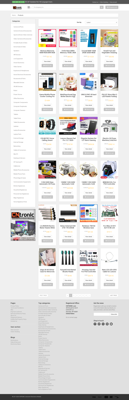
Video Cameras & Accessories (22, 39)
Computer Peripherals (20, 106)
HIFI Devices (17, 54)
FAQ (12, 310)
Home (14, 15)
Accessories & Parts (19, 78)
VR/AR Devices (18, 86)
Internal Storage (18, 142)
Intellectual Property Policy (18, 319)
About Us (13, 315)
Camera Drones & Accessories (23, 31)
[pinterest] (107, 324)
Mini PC (16, 154)
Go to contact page (71, 317)
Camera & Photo (18, 27)
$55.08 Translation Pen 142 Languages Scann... (39, 2)
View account (113, 2)
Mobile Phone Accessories (21, 170)
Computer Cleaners (19, 110)
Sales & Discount (16, 342)
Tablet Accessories (19, 122)
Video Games (18, 66)
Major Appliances (19, 198)
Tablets (16, 114)
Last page (113, 295)
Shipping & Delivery (16, 317)
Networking (17, 146)
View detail (47, 61)
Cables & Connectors (20, 150)
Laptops (16, 126)
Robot (15, 90)
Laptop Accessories (19, 130)
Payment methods (16, 311)
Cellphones (17, 166)
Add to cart (48, 65)
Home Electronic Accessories (22, 74)
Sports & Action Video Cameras (23, 35)
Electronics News (16, 344)
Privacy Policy (15, 306)
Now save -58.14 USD (18, 2)
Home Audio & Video (20, 47)
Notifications (14, 340)
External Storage (19, 138)
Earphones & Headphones (21, 70)
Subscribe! (114, 314)
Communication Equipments (22, 182)
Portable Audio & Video (20, 43)
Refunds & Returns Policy (18, 313)
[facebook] (95, 324)
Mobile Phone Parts (19, 174)
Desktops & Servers (19, 158)
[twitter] (99, 324)
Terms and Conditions (17, 308)
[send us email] (111, 324)
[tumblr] (103, 324)
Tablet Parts (17, 118)
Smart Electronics (19, 62)
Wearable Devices (19, 82)
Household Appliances (20, 190)
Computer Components (21, 102)
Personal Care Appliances (21, 194)
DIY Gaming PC (18, 162)
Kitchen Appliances (19, 186)
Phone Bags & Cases (20, 178)
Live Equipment (18, 58)
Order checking (104, 2)
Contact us (95, 2)
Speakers (16, 50)
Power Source (18, 94)
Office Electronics (19, 98)
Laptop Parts (17, 134)
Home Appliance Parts (20, 202)
